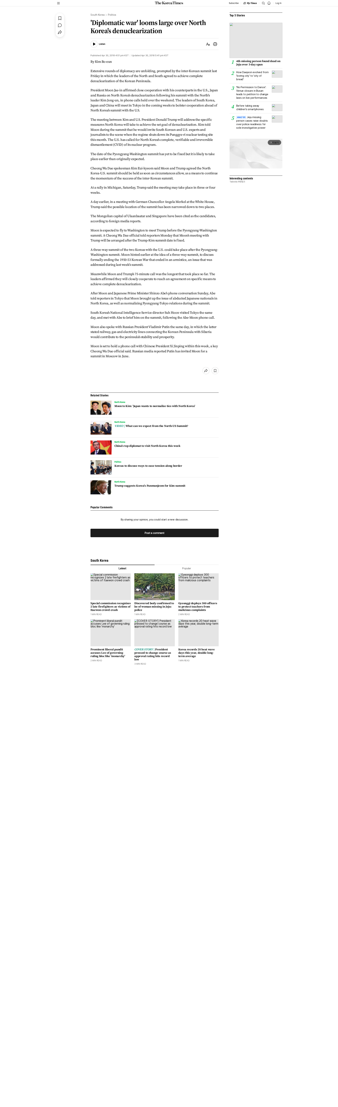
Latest (122, 568)
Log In (278, 3)
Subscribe (234, 3)
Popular (186, 568)
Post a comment (154, 533)
